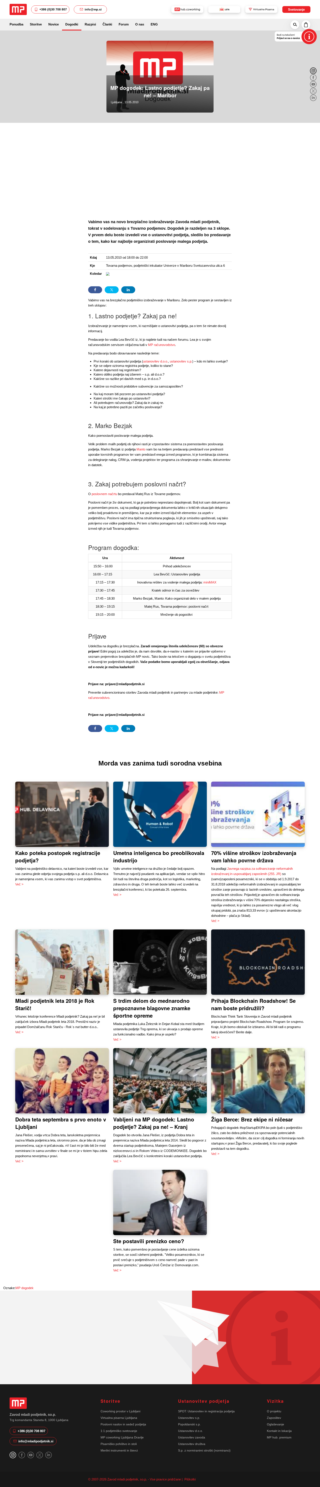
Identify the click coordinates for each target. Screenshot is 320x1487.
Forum (124, 24)
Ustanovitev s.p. (189, 1418)
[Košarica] (305, 24)
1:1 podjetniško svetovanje (119, 1431)
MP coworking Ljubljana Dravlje (122, 1437)
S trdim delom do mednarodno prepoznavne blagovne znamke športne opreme (151, 1008)
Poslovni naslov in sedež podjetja (123, 1424)
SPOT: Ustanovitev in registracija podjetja (206, 1411)
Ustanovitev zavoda (191, 1437)
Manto (140, 449)
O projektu (274, 1411)
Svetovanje (296, 9)
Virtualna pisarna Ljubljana (119, 1418)
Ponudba (16, 24)
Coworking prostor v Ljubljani (120, 1411)
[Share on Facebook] (95, 289)
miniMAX (209, 582)
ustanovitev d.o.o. (155, 361)
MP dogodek (24, 1288)
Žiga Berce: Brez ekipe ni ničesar (252, 1119)
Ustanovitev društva (191, 1444)
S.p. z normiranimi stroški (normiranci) (204, 1450)
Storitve (36, 24)
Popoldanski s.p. (189, 1424)
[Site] (18, 9)
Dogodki (71, 24)
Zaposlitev (274, 1418)
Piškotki (190, 1479)
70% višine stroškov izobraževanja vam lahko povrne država (253, 856)
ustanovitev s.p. (181, 361)
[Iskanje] (294, 24)
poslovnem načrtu (104, 494)
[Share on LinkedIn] (128, 289)
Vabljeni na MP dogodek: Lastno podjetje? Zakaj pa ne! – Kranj (153, 1123)
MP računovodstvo (161, 345)
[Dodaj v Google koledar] (107, 273)
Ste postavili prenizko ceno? (148, 1241)
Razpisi (90, 24)
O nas (139, 24)
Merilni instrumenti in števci (119, 1450)
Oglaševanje (275, 1424)
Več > (19, 884)
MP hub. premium (279, 1437)
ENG (154, 24)
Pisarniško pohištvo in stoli (119, 1444)
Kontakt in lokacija (279, 1431)
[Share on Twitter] (112, 289)
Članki (107, 24)
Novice (53, 24)
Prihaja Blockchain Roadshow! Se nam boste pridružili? (253, 1004)
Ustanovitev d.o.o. (190, 1431)
